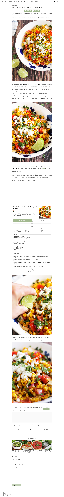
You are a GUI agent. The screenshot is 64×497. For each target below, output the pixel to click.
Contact (11, 1)
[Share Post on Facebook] (30, 429)
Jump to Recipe (29, 10)
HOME (3, 1)
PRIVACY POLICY (6, 495)
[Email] (54, 1)
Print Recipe (36, 10)
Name (13, 480)
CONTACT (4, 493)
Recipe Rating (15, 464)
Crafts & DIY (16, 1)
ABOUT (4, 492)
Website (41, 480)
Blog (27, 1)
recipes (22, 1)
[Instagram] (57, 1)
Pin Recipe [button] (42, 220)
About (6, 1)
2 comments (45, 429)
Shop (36, 1)
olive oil (44, 168)
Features (31, 1)
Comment (14, 467)
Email (27, 480)
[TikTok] (60, 1)
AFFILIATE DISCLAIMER (7, 494)
